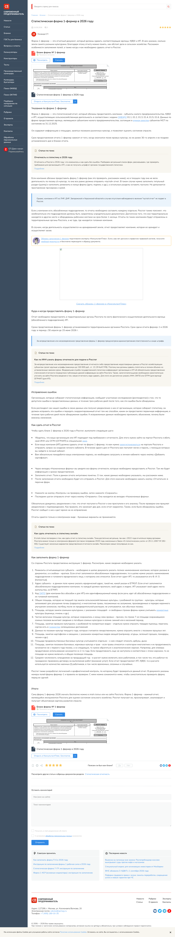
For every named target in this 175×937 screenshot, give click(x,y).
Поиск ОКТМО (10, 95)
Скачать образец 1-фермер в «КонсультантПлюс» (101, 303)
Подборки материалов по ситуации (10, 103)
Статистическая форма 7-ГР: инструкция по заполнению (58, 868)
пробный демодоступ (50, 241)
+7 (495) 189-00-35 (50, 913)
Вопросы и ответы (12, 46)
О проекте (8, 118)
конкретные (162, 610)
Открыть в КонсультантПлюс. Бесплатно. (52, 101)
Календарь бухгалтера (9, 81)
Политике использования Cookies (73, 932)
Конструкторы (10, 58)
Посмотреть (42, 60)
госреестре (54, 627)
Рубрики (8, 112)
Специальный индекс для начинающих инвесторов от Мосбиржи (134, 866)
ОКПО (42, 593)
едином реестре (141, 120)
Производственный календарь (13, 72)
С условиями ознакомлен (58, 836)
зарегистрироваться (130, 444)
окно (84, 440)
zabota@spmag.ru (58, 911)
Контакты (8, 131)
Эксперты (8, 125)
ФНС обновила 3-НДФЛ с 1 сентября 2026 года (127, 871)
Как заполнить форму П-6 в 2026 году (50, 860)
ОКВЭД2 (122, 117)
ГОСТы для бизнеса (13, 39)
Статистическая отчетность (97, 774)
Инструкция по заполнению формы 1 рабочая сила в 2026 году (61, 864)
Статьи (7, 27)
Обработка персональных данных (10, 140)
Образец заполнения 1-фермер (55, 238)
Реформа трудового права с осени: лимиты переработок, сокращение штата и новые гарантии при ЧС (136, 876)
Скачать (59, 60)
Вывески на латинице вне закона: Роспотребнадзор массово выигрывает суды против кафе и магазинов (132, 861)
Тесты (6, 65)
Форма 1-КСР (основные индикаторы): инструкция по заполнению (63, 873)
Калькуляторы (10, 52)
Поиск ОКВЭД (10, 88)
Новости (7, 20)
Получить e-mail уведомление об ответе (51, 831)
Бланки (7, 33)
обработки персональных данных (58, 836)
